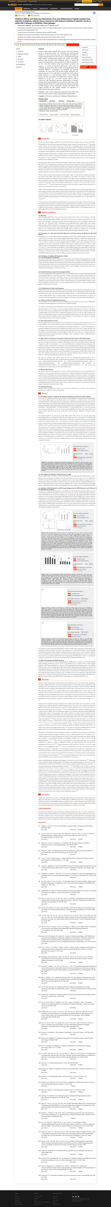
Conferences (54, 8)
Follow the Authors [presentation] (60, 44)
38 (70, 765)
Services (100, 1)
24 (85, 734)
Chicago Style (70, 101)
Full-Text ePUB (85, 49)
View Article (73, 829)
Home (26, 8)
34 (59, 754)
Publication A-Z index (22, 1)
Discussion (20, 59)
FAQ (54, 1202)
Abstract (18, 48)
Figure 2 (64, 429)
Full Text (18, 8)
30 (61, 746)
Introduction (20, 51)
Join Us (94, 1)
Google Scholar (38, 1196)
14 (89, 694)
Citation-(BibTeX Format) (87, 60)
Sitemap (55, 1198)
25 (49, 739)
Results (19, 56)
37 (69, 765)
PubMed (80, 829)
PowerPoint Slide (81, 448)
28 (55, 743)
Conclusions (21, 61)
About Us (79, 1)
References (19, 67)
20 (63, 709)
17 (94, 698)
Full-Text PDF (85, 47)
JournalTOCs (37, 1204)
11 (51, 308)
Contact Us (56, 1196)
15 (91, 698)
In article (45, 829)
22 (42, 722)
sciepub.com (13, 1)
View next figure (77, 458)
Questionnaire (56, 1204)
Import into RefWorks (75, 114)
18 (38, 700)
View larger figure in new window (84, 457)
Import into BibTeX (43, 114)
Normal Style (43, 101)
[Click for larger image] (56, 449)
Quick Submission (67, 8)
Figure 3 (86, 478)
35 (60, 754)
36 (87, 759)
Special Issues (44, 8)
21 (40, 722)
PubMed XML (85, 54)
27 (52, 739)
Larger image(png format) (82, 450)
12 (94, 322)
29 (56, 743)
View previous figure (81, 526)
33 (75, 752)
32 (51, 748)
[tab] (17, 45)
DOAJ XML (84, 52)
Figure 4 (71, 650)
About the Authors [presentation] (42, 44)
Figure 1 (58, 421)
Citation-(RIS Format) (86, 57)
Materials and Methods (23, 54)
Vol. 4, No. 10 (18, 13)
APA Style (61, 101)
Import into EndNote (54, 114)
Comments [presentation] (51, 44)
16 (93, 698)
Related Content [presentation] (31, 44)
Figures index (84, 598)
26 (50, 739)
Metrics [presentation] (23, 44)
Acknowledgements (20, 64)
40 (71, 773)
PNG (75, 450)
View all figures (75, 135)
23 (44, 722)
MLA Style (52, 101)
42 (76, 790)
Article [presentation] (17, 44)
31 (49, 748)
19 (61, 709)
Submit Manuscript (87, 1)
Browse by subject (33, 1)
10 (43, 198)
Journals (17, 1200)
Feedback (55, 1200)
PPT (74, 448)
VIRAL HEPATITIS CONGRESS (42, 1202)
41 (47, 777)
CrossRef (36, 1198)
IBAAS (35, 1200)
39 (61, 769)
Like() (86, 67)
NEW (75, 457)
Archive (35, 8)
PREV (75, 569)
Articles (77, 8)
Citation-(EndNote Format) (87, 62)
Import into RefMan (64, 114)
